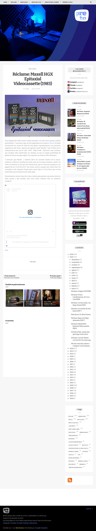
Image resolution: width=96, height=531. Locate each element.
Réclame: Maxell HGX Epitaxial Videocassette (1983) (80, 326)
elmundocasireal (74, 451)
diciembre (75, 260)
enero (74, 288)
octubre (74, 265)
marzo (74, 283)
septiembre (76, 267)
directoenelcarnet (74, 429)
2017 (71, 364)
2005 (71, 396)
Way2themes (20, 528)
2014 (71, 372)
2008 (71, 388)
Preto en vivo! (36, 2)
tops (79, 454)
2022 (71, 354)
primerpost (82, 464)
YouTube (19, 523)
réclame (32, 69)
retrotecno (72, 432)
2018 (71, 362)
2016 (71, 367)
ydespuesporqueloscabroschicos (78, 448)
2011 (71, 380)
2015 (71, 369)
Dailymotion (33, 523)
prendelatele (82, 416)
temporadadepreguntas (75, 467)
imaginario (72, 438)
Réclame (14, 2)
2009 (71, 385)
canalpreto (72, 426)
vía (6, 250)
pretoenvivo (72, 464)
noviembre (75, 262)
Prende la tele (67, 2)
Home (5, 2)
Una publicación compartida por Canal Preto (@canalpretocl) (30, 242)
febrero (74, 286)
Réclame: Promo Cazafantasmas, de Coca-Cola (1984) (80, 297)
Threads (13, 523)
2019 (71, 359)
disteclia (71, 454)
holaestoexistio (73, 445)
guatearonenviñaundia (75, 442)
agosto (74, 270)
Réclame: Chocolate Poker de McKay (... (33, 303)
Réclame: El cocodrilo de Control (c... (13, 303)
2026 (71, 254)
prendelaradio (84, 432)
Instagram (6, 523)
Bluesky (25, 523)
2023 (71, 351)
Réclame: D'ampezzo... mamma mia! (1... (50, 303)
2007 (71, 390)
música (71, 419)
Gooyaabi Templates (41, 528)
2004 (71, 398)
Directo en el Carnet (52, 2)
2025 (71, 257)
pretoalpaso (81, 419)
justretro (85, 451)
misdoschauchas (73, 422)
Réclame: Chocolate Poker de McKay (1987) (84, 138)
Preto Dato (24, 2)
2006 (71, 393)
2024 (71, 348)
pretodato (85, 445)
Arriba (89, 509)
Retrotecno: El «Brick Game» (81, 314)
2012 (71, 377)
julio (73, 273)
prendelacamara (83, 461)
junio (73, 275)
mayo (73, 278)
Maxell (51, 143)
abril (73, 281)
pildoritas (71, 461)
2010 (71, 383)
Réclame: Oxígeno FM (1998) (81, 291)
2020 (71, 356)
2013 (71, 375)
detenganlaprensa (74, 458)
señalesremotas (73, 435)
